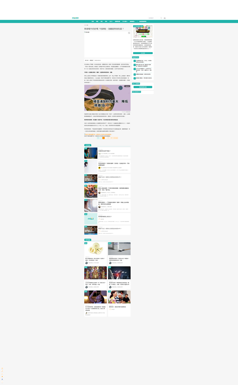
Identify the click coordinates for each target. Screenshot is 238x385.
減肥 (97, 21)
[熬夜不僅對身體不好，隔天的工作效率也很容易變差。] (107, 134)
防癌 (93, 21)
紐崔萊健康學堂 (142, 21)
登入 (165, 18)
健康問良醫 (117, 21)
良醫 (85, 25)
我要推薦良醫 (143, 87)
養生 (102, 21)
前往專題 (143, 53)
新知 (106, 21)
